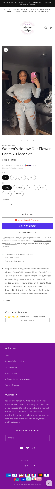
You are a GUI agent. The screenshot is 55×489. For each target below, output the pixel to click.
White (18, 193)
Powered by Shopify (35, 484)
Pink (7, 193)
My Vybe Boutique (24, 484)
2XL (31, 177)
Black (31, 187)
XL (22, 177)
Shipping (5, 168)
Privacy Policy (11, 373)
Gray (7, 187)
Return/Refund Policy (14, 361)
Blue (42, 187)
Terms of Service (12, 385)
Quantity (5, 199)
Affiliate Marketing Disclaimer (18, 379)
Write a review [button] (27, 320)
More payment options (27, 232)
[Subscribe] (47, 438)
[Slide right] (33, 140)
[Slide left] (22, 140)
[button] (3, 28)
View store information (14, 261)
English (26, 465)
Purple (19, 187)
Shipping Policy (12, 367)
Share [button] (7, 300)
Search (8, 355)
